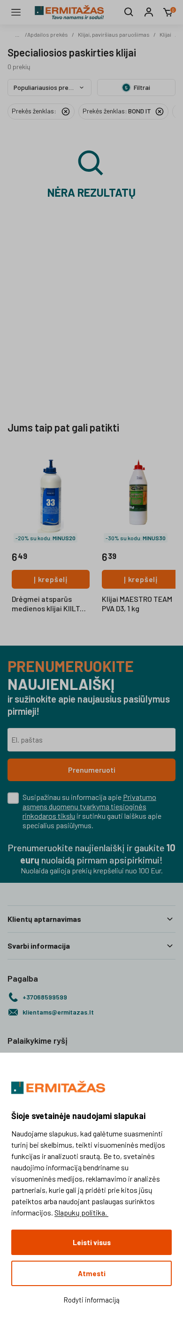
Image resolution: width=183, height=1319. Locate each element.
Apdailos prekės (47, 34)
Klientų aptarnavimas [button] (44, 918)
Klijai (165, 34)
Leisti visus (92, 1242)
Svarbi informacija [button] (39, 945)
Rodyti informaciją (91, 1299)
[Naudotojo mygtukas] (148, 12)
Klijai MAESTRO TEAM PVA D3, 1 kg (137, 603)
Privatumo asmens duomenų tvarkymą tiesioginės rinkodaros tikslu (89, 806)
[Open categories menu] (16, 12)
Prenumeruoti (91, 769)
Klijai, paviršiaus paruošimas (114, 34)
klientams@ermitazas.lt (58, 1012)
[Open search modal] (129, 12)
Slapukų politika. (81, 1212)
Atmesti (92, 1273)
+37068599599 (45, 997)
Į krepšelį (51, 579)
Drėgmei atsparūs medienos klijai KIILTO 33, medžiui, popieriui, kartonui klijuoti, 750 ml (51, 604)
